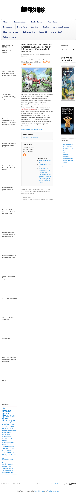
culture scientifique (34, 189)
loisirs (8, 450)
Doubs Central (37, 22)
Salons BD (43, 32)
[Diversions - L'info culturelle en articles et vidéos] (38, 14)
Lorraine (34, 27)
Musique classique (68, 160)
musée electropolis (27, 193)
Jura (4, 448)
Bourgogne (7, 27)
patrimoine (4, 466)
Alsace (6, 22)
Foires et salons (9, 37)
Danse (64, 150)
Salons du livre (29, 32)
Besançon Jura (20, 22)
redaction (25, 54)
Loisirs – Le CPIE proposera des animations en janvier (37, 199)
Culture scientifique (68, 148)
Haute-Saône (22, 27)
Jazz (64, 152)
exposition (28, 191)
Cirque (3, 427)
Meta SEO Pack (39, 491)
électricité (44, 189)
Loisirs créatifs (57, 32)
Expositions (24, 56)
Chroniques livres (67, 146)
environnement (46, 54)
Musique (10, 452)
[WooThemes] (72, 484)
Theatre (5, 468)
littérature (4, 450)
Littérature (9, 448)
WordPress (58, 484)
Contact (46, 27)
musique (4, 453)
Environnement (11, 431)
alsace (25, 189)
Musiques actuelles (68, 158)
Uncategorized (7, 472)
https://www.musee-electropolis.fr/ (31, 130)
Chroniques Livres (10, 32)
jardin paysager (38, 191)
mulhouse (46, 191)
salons (9, 466)
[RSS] (24, 155)
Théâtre (65, 163)
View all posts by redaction (31, 137)
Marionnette (66, 156)
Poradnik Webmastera (53, 491)
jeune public (66, 154)
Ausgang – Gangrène (28, 197)
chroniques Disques (61, 27)
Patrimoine (10, 464)
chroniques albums (68, 144)
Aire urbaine (53, 22)
